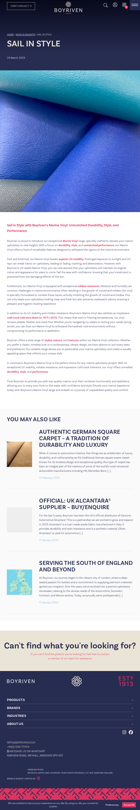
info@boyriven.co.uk (21, 742)
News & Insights (25, 34)
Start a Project (20, 6)
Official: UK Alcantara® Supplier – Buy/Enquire (75, 504)
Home (10, 34)
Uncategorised (15, 53)
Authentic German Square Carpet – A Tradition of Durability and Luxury (79, 438)
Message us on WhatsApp (27, 751)
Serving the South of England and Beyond (86, 566)
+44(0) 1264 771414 (18, 746)
